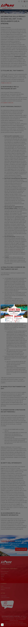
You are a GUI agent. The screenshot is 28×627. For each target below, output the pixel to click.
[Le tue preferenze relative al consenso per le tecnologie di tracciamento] (2, 624)
